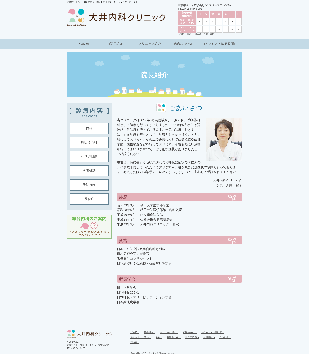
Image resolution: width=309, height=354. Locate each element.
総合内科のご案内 (139, 337)
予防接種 (89, 185)
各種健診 (89, 171)
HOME (83, 43)
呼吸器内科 (89, 142)
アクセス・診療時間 (219, 43)
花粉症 (89, 199)
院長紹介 (116, 43)
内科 (89, 128)
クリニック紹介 (149, 43)
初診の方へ (183, 43)
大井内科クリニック (149, 353)
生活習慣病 (89, 156)
